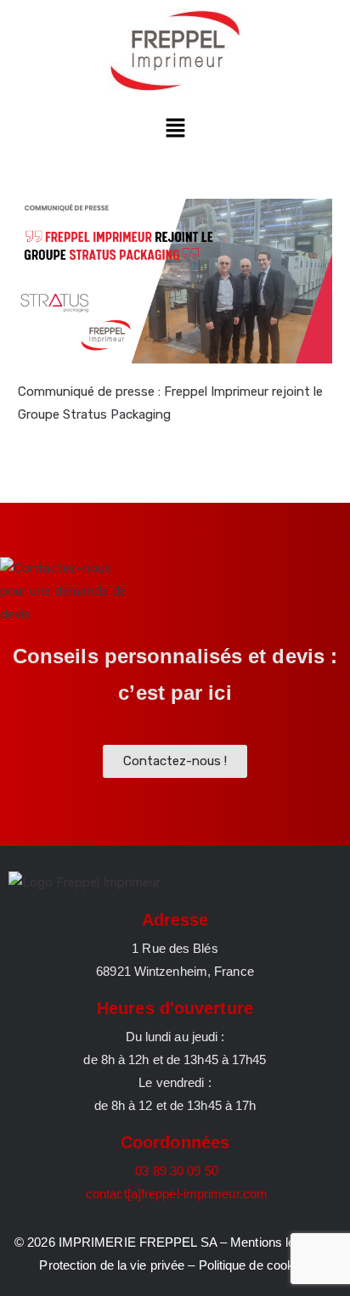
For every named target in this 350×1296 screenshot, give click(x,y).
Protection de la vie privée (111, 1265)
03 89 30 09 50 (175, 1171)
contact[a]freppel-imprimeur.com (175, 1193)
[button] (175, 129)
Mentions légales (277, 1242)
